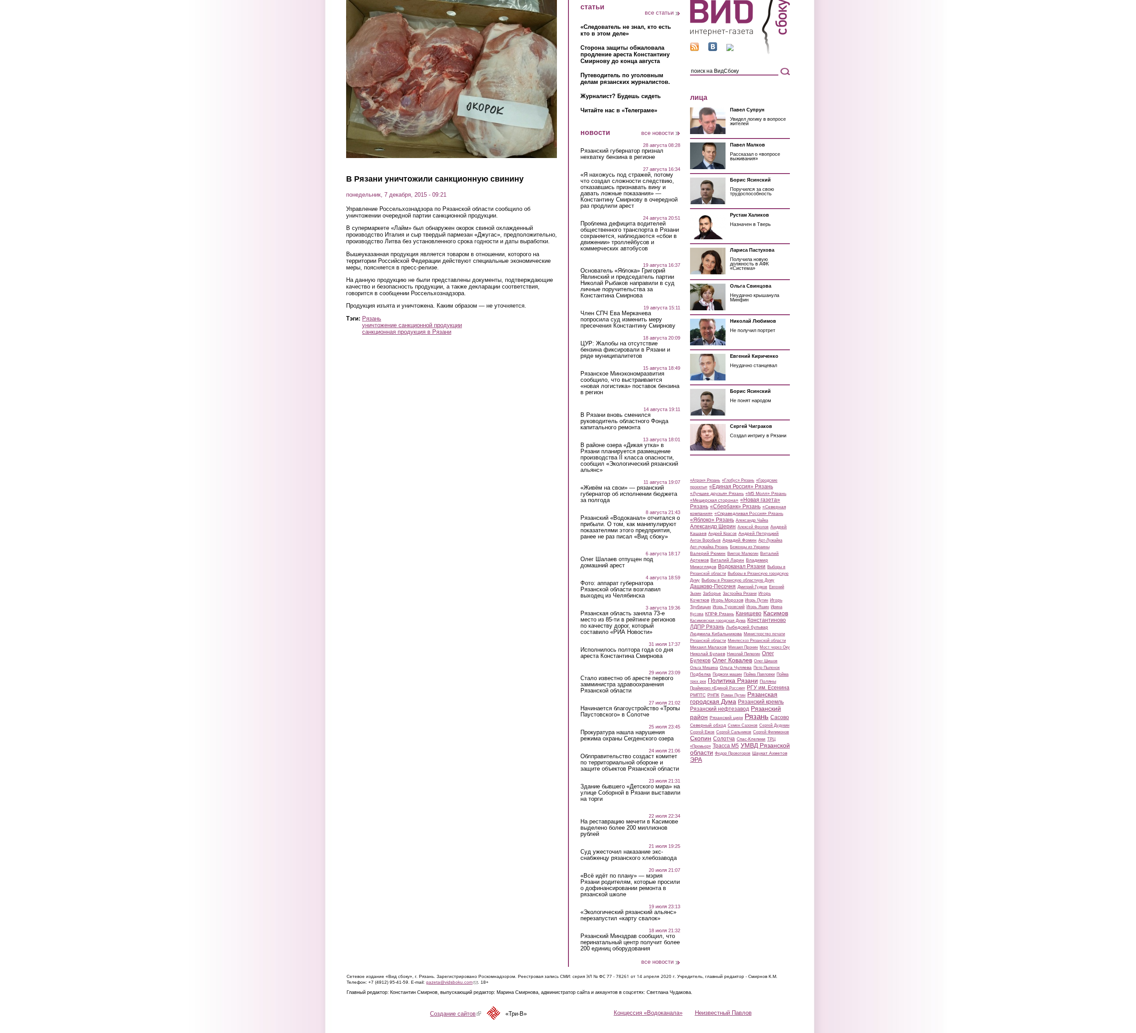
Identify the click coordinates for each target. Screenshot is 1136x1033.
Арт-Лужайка (770, 540)
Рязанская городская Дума (733, 698)
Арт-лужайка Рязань (709, 547)
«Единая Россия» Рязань (741, 486)
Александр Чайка (752, 520)
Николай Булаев (707, 653)
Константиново (766, 620)
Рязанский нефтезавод (719, 709)
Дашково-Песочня (713, 586)
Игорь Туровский (729, 607)
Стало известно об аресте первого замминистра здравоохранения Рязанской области (626, 684)
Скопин (700, 738)
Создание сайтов (455, 1013)
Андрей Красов (722, 533)
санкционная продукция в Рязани (406, 332)
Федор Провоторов (732, 753)
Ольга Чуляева (736, 667)
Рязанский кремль (761, 702)
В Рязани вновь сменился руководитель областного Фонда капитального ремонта (624, 421)
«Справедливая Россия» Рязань (748, 513)
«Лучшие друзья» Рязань (717, 493)
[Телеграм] (730, 49)
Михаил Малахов (708, 647)
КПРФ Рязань (719, 613)
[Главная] (740, 52)
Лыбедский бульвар (747, 627)
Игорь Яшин (757, 607)
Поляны (768, 681)
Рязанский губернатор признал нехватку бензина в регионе (621, 154)
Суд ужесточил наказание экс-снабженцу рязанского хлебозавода (628, 855)
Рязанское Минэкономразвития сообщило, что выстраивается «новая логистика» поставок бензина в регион (629, 383)
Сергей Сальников (733, 732)
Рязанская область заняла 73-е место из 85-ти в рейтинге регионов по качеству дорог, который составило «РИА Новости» (627, 622)
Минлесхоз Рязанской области (757, 640)
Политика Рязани (733, 680)
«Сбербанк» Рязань (735, 506)
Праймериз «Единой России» (717, 688)
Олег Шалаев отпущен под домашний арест (616, 562)
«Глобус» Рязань (738, 480)
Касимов (775, 613)
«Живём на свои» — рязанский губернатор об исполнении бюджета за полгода (628, 494)
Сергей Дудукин (774, 725)
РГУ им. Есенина (768, 688)
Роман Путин (733, 695)
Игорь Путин (756, 600)
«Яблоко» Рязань (712, 520)
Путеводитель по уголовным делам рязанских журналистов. (625, 78)
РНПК (713, 695)
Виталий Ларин (727, 560)
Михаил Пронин (743, 647)
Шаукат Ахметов (769, 753)
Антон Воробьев (705, 540)
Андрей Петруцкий (758, 533)
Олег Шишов (765, 661)
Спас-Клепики (751, 738)
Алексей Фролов (753, 527)
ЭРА (696, 759)
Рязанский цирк (726, 717)
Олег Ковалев (732, 660)
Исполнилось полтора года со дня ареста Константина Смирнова (626, 653)
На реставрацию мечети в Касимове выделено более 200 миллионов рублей (629, 828)
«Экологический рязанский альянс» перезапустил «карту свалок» (628, 915)
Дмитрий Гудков (752, 587)
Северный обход (708, 725)
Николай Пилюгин (743, 654)
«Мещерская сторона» (714, 500)
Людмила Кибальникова (716, 633)
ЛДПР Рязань (707, 627)
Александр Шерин (713, 526)
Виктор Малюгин (742, 553)
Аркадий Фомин (739, 540)
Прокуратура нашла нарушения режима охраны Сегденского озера (627, 735)
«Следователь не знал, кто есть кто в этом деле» (625, 30)
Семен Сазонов (742, 725)
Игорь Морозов (727, 600)
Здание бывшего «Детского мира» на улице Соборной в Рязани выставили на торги (630, 793)
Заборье (712, 593)
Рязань (371, 318)
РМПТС (698, 695)
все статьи (659, 12)
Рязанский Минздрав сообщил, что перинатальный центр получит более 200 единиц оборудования (630, 942)
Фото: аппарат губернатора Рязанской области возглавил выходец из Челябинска (620, 589)
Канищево (748, 613)
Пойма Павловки (759, 674)
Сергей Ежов (702, 732)
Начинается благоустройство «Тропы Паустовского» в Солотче (630, 711)
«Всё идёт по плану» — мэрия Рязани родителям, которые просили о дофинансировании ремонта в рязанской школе (630, 885)
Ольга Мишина (704, 667)
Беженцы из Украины (749, 547)
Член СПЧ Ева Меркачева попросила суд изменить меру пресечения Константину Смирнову (627, 319)
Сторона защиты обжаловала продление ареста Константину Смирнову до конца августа (625, 54)
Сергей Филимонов (771, 732)
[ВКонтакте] (712, 49)
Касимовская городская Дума (718, 620)
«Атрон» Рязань (705, 480)
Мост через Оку (775, 647)
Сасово (779, 717)
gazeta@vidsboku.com (452, 982)
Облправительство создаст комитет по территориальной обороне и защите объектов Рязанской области (629, 762)
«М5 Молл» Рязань (766, 493)
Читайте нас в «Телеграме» (618, 110)
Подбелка (700, 674)
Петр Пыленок (766, 667)
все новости (657, 133)
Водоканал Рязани (741, 566)
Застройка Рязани (740, 593)
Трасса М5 (726, 746)
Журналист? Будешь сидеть (620, 96)
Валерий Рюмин (708, 553)
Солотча (724, 739)
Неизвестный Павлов (723, 1012)
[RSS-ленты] (694, 49)
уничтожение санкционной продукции (412, 325)
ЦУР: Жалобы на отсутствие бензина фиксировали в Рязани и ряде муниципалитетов (625, 349)
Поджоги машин (727, 674)
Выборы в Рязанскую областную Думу (738, 580)
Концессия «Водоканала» (648, 1012)
